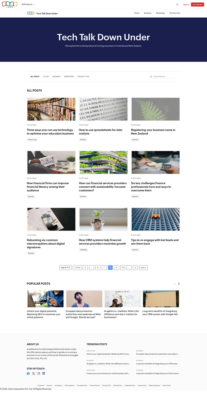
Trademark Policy (130, 385)
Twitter (33, 373)
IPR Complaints (69, 385)
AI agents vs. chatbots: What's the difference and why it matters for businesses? (121, 314)
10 (123, 267)
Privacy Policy (106, 385)
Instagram (38, 373)
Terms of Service (95, 385)
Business (147, 13)
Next (178, 284)
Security (49, 385)
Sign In (186, 4)
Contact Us (40, 385)
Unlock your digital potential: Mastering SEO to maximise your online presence (43, 314)
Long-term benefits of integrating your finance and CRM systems (158, 373)
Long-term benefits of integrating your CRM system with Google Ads (158, 364)
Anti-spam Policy (82, 385)
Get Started (197, 4)
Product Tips (175, 13)
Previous (175, 284)
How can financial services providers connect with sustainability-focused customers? (103, 187)
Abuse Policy (167, 385)
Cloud (136, 13)
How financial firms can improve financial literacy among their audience (48, 187)
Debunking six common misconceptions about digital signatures (46, 243)
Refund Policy (117, 385)
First (78, 267)
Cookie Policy (142, 385)
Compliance (58, 385)
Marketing (160, 13)
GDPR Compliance (154, 385)
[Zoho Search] (177, 4)
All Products (27, 4)
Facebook (28, 373)
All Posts (34, 76)
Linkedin (43, 373)
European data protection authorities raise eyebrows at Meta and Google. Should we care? (83, 314)
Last (142, 267)
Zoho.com (9, 4)
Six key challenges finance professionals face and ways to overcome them (151, 187)
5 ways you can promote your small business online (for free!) (109, 373)
